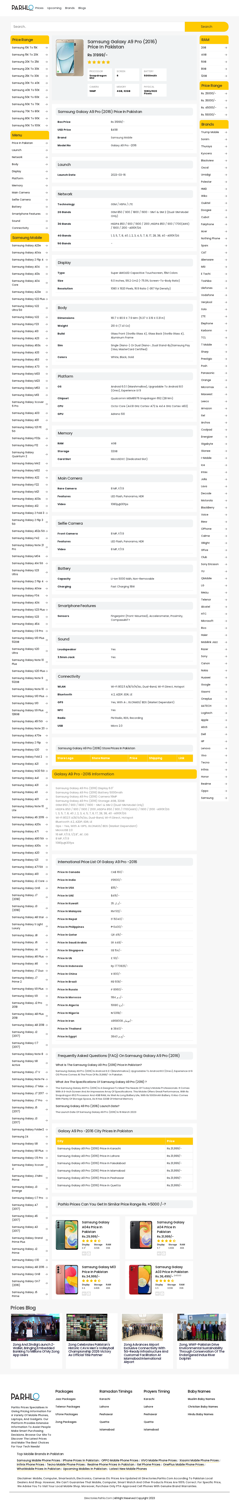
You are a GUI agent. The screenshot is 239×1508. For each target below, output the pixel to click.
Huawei (205, 677)
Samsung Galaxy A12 (25, 506)
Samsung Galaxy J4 (25, 949)
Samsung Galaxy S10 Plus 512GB (28, 640)
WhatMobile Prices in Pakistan (38, 1469)
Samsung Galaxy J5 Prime (24, 1294)
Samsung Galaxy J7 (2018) (25, 897)
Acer (204, 231)
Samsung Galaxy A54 (26, 624)
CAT (204, 252)
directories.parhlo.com (98, 1498)
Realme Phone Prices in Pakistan (110, 1464)
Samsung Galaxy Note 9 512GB (27, 680)
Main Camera (21, 192)
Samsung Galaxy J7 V (26, 1072)
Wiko (204, 196)
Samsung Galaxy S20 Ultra (25, 651)
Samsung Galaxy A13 (25, 331)
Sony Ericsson (210, 564)
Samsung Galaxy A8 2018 (28, 1025)
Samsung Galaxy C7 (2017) (25, 1045)
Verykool (206, 302)
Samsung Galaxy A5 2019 (28, 817)
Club (204, 557)
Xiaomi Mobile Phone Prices (199, 1460)
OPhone (206, 529)
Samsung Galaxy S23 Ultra (25, 572)
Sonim (205, 139)
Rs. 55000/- (208, 114)
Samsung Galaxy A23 (25, 338)
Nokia (204, 670)
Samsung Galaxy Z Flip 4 (28, 259)
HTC (204, 614)
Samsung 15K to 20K (25, 54)
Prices (39, 8)
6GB (203, 62)
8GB (203, 69)
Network (17, 157)
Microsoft (207, 621)
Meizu (205, 592)
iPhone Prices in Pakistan (81, 1460)
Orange (206, 380)
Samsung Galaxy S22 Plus (28, 299)
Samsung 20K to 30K (25, 69)
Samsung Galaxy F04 (25, 595)
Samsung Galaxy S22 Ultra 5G (25, 308)
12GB (204, 76)
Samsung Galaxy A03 (25, 413)
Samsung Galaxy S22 (25, 317)
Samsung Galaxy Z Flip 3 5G (27, 522)
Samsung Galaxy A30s (26, 845)
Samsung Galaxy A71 (25, 831)
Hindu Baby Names (200, 1414)
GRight (205, 543)
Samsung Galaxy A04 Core (26, 283)
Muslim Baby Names (201, 1399)
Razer (204, 649)
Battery (16, 207)
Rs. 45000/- (208, 107)
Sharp (205, 352)
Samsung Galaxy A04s (26, 252)
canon (205, 663)
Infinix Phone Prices (30, 1464)
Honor (205, 777)
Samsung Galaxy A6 (25, 963)
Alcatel (205, 607)
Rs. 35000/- (208, 100)
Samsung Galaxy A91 (25, 420)
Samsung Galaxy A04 (26, 267)
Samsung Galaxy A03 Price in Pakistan (171, 1269)
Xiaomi (205, 692)
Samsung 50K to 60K (25, 97)
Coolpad (206, 429)
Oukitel (205, 203)
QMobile (206, 578)
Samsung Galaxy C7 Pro (27, 1198)
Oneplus (206, 699)
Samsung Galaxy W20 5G (28, 771)
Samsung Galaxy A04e (26, 588)
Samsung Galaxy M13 (25, 395)
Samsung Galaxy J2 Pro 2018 (27, 1005)
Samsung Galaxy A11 (25, 792)
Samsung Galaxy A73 (25, 366)
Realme (206, 784)
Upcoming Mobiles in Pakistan (85, 1469)
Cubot (205, 217)
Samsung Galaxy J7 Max (28, 1086)
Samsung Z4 (20, 1136)
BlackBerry (207, 507)
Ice (203, 465)
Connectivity (20, 228)
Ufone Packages (66, 1414)
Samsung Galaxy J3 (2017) (24, 1120)
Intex (204, 472)
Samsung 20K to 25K (25, 62)
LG (202, 585)
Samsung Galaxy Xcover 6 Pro (28, 404)
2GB (203, 47)
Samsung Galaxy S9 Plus (28, 989)
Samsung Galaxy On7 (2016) (26, 1283)
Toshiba (206, 281)
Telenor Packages (67, 1406)
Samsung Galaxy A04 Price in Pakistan (170, 1227)
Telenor (206, 599)
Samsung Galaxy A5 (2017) (25, 1218)
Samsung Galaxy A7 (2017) (25, 1207)
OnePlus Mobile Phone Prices (183, 1464)
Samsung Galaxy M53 (26, 388)
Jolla (204, 479)
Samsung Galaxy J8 (25, 935)
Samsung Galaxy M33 (26, 374)
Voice (204, 514)
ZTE (203, 316)
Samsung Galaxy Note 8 (27, 1054)
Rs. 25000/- (208, 93)
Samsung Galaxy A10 (25, 874)
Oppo (204, 791)
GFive (204, 550)
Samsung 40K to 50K (26, 90)
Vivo (204, 755)
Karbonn (206, 330)
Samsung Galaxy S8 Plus (28, 1151)
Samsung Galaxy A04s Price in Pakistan (95, 1227)
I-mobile (206, 458)
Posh (204, 366)
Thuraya (206, 146)
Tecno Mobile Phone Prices (66, 1464)
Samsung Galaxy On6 (26, 888)
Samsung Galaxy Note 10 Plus (28, 662)
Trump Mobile (210, 132)
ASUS (204, 727)
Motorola (207, 500)
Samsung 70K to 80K (26, 111)
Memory (17, 185)
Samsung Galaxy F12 (25, 445)
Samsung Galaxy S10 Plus (28, 696)
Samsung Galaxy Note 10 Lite (28, 808)
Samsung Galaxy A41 (25, 778)
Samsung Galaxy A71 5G (27, 867)
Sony (204, 656)
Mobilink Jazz (209, 642)
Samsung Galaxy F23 (25, 324)
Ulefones (206, 288)
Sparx (204, 245)
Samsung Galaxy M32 (26, 470)
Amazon (206, 408)
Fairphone (207, 224)
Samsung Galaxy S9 (25, 996)
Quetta (104, 1422)
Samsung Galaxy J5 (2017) (24, 1109)
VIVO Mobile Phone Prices (159, 1460)
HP (202, 741)
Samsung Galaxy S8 (25, 1143)
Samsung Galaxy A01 (25, 799)
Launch (16, 150)
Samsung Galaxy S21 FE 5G (27, 429)
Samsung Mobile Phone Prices (38, 1460)
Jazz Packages (65, 1399)
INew (204, 522)
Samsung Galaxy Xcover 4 (28, 1167)
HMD (204, 189)
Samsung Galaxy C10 (25, 1260)
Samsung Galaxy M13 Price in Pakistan (99, 1269)
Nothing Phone (210, 238)
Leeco (205, 401)
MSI (203, 267)
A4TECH (206, 706)
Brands (70, 8)
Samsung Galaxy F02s (26, 438)
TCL (203, 337)
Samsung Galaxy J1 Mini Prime (27, 1178)
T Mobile (206, 344)
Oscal (205, 167)
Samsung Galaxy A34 (26, 602)
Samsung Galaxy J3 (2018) (24, 908)
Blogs (82, 8)
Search (206, 26)
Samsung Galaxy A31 (25, 785)
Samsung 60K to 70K (26, 104)
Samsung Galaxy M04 (26, 556)
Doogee (206, 210)
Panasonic (208, 373)
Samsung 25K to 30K (25, 76)
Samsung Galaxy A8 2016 (28, 1267)
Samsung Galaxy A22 (25, 477)
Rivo (203, 628)
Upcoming (54, 8)
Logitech (206, 713)
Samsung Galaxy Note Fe (28, 1079)
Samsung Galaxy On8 (26, 1274)
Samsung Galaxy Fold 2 (27, 757)
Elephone (207, 323)
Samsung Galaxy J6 (25, 942)
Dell (203, 734)
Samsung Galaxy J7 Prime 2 (25, 980)
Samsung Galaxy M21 (25, 492)
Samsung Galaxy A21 (25, 764)
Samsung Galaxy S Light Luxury (27, 926)
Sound (16, 221)
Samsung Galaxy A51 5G (27, 721)
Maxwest (206, 394)
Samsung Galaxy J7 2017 (28, 1093)
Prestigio (206, 359)
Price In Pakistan (22, 143)
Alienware (207, 259)
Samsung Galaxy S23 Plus (28, 610)
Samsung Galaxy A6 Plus (28, 956)
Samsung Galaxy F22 (25, 484)
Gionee (205, 451)
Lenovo (205, 748)
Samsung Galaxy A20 (25, 853)
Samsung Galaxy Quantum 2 (23, 454)
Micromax (207, 387)
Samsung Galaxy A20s (26, 824)
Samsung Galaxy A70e (26, 735)
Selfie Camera (21, 199)
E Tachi (205, 274)
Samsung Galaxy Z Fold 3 (28, 513)
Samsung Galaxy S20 (25, 749)
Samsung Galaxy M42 (26, 463)
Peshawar (106, 1414)
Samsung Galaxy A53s (26, 345)
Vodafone (207, 295)
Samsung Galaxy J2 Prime (24, 1251)
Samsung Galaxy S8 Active (25, 1063)
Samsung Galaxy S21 (25, 860)
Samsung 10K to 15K (25, 47)
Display (16, 171)
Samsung (207, 798)
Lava (204, 486)
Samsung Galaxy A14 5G (27, 563)
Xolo (204, 309)
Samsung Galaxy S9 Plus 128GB (28, 712)
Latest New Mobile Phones (128, 1469)
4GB (204, 54)
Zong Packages (66, 1422)
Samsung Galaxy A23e (26, 245)
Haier (204, 635)
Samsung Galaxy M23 (26, 381)
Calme (205, 536)
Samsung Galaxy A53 (25, 359)
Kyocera (206, 153)
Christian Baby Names (203, 1406)
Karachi (105, 1399)
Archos (205, 422)
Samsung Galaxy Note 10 (28, 689)
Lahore (104, 1406)
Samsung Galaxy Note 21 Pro (28, 547)
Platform (17, 178)
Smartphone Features (26, 214)
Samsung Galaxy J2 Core (28, 881)
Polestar (206, 182)
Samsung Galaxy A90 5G (28, 838)
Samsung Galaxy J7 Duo (28, 971)
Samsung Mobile (121, 137)
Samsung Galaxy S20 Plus (28, 671)
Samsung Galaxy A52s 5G (28, 531)
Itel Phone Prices (148, 1464)
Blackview (207, 160)
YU (202, 571)
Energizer (207, 437)
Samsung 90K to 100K (26, 125)
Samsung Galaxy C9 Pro (27, 631)
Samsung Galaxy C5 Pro (27, 1158)
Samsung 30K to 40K (26, 83)
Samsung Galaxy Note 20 (28, 728)
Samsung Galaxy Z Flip (26, 742)
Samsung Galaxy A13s (26, 274)
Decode (206, 493)
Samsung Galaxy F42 (25, 538)
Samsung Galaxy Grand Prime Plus (27, 1240)
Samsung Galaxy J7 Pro (27, 1100)
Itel (203, 415)
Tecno (205, 762)
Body (15, 164)
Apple (204, 720)
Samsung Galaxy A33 (25, 352)
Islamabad (107, 1429)
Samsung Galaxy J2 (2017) (24, 1034)
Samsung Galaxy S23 (25, 617)
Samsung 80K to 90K (26, 118)
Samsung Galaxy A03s (26, 499)
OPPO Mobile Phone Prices (119, 1460)
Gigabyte (207, 444)
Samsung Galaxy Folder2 (28, 1129)
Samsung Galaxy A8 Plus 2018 (28, 1016)
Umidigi (206, 175)
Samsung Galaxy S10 (25, 703)
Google (205, 684)
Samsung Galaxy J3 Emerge (24, 1189)
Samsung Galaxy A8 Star (28, 917)
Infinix (205, 769)
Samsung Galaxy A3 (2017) (25, 1229)
